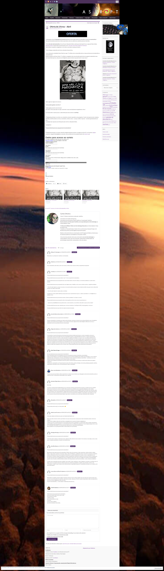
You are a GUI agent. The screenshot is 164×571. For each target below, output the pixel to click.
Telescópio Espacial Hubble (109, 122)
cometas (109, 101)
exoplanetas (115, 107)
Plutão (111, 119)
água (109, 124)
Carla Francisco (54, 487)
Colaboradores (79, 17)
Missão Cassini (109, 112)
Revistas (72, 17)
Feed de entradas (106, 134)
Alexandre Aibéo (49, 45)
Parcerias (58, 17)
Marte (104, 112)
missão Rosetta (107, 114)
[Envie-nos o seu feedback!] (57, 1)
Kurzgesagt (111, 110)
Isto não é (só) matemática (60, 208)
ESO (111, 107)
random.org (86, 134)
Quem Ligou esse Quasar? (92, 22)
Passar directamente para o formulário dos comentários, (88, 247)
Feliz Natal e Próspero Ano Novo (109, 67)
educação (108, 107)
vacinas (105, 124)
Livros (61, 28)
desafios (104, 107)
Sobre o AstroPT (103, 17)
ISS (108, 110)
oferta (67, 208)
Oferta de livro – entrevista (50, 200)
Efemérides (65, 17)
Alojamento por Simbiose (89, 548)
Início (46, 17)
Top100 (52, 17)
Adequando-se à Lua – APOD (53, 22)
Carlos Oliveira (53, 28)
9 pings (61, 247)
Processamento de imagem (107, 121)
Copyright (87, 17)
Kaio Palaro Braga (55, 350)
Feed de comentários (107, 136)
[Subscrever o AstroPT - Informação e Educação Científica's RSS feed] (46, 1)
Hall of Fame (112, 17)
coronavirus (106, 103)
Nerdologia (112, 115)
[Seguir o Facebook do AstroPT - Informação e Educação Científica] (52, 1)
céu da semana (113, 105)
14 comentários (51, 247)
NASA (111, 114)
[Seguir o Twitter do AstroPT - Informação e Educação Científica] (50, 1)
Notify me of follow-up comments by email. (58, 534)
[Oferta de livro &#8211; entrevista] (54, 195)
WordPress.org (106, 139)
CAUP (115, 98)
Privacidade (95, 17)
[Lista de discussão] (54, 1)
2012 (104, 94)
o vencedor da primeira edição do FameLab (77, 45)
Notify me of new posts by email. (55, 536)
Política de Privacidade (51, 567)
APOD (106, 94)
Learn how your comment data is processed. (72, 543)
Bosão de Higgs (110, 96)
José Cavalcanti (106, 69)
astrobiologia (110, 94)
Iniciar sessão (105, 131)
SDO (115, 121)
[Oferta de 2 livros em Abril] (72, 195)
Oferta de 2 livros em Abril (69, 200)
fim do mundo (107, 109)
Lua (114, 110)
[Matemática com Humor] (90, 195)
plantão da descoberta (108, 118)
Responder (74, 252)
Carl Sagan (109, 98)
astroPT (58, 28)
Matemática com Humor (87, 200)
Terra (115, 122)
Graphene (55, 551)
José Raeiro (55, 557)
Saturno (113, 121)
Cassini (113, 98)
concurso (53, 208)
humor (106, 110)
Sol (103, 122)
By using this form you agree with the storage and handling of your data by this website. (66, 533)
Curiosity (107, 105)
